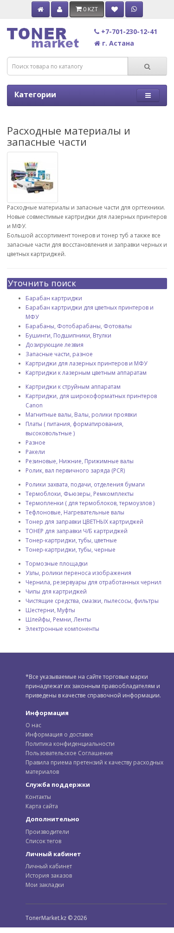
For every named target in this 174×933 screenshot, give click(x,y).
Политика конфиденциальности (70, 744)
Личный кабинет (49, 866)
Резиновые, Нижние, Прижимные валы (80, 461)
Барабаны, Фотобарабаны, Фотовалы (79, 326)
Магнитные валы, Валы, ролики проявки (81, 415)
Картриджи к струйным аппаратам (73, 387)
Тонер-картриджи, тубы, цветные (71, 540)
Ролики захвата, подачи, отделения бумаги (85, 484)
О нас (33, 725)
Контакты (38, 797)
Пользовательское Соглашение (69, 753)
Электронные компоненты (62, 629)
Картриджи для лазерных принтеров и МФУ (86, 363)
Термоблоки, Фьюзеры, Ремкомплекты (80, 494)
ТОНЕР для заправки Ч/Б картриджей (77, 531)
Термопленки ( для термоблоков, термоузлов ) (90, 503)
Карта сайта (42, 806)
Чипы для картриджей (56, 591)
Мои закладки (45, 885)
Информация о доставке (59, 734)
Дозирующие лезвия (55, 345)
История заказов (49, 875)
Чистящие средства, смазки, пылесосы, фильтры (92, 601)
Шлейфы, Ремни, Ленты (58, 619)
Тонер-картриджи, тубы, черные (71, 550)
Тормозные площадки (57, 564)
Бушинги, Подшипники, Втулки (68, 335)
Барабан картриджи (54, 298)
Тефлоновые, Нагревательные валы (75, 512)
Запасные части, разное (59, 354)
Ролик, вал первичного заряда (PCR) (75, 470)
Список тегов (43, 841)
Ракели (35, 452)
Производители (47, 832)
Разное (35, 442)
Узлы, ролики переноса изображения (78, 573)
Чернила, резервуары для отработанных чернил (93, 582)
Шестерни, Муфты (50, 610)
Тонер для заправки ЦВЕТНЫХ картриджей (84, 522)
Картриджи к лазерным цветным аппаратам (86, 373)
